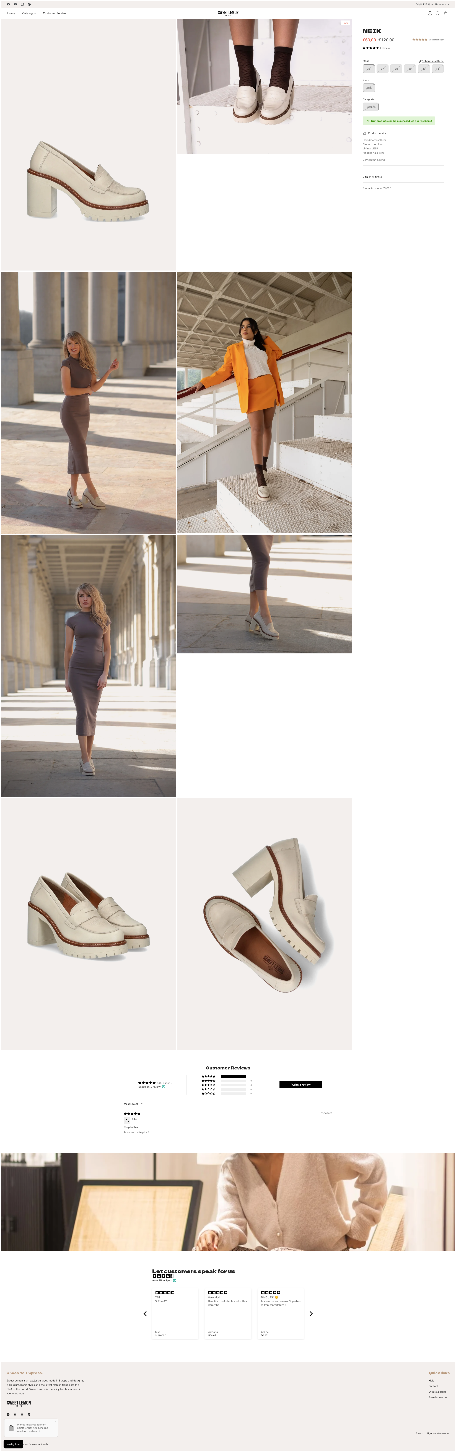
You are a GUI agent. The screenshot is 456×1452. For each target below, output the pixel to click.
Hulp (431, 1380)
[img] (132, 1114)
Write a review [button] (301, 1085)
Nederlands (440, 4)
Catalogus (29, 13)
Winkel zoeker (437, 1392)
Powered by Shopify (38, 1444)
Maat (366, 61)
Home (11, 13)
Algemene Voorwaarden (438, 1433)
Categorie (368, 99)
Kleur (366, 80)
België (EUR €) (423, 4)
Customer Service (54, 13)
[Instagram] (22, 4)
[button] (371, 48)
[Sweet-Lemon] (228, 13)
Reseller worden (438, 1397)
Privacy (419, 1433)
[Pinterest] (29, 4)
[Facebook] (8, 4)
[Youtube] (15, 4)
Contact (433, 1386)
